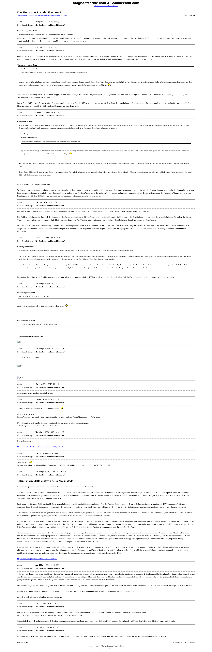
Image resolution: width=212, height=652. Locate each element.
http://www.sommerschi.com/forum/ (106, 6)
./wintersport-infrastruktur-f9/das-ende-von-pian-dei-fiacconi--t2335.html (42, 15)
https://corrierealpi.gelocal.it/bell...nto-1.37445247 (37, 559)
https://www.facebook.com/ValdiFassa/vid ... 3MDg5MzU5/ (40, 447)
